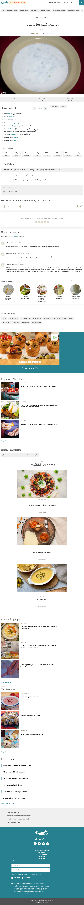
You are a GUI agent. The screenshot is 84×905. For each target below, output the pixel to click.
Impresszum (42, 856)
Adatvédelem (42, 852)
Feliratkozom (44, 870)
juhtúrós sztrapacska (10, 11)
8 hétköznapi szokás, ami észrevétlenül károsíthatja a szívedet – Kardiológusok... (38, 646)
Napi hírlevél (17, 877)
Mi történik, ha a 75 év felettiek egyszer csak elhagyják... (39, 424)
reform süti (24, 731)
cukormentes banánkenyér (63, 318)
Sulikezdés (23, 383)
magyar (63, 106)
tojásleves (25, 323)
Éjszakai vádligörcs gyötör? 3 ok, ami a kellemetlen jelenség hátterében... (37, 665)
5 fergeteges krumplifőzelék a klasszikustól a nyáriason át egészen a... (39, 627)
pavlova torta (13, 318)
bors (5, 120)
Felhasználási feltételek (42, 850)
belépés (16, 236)
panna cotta (37, 318)
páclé (4, 455)
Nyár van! (23, 402)
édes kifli (23, 712)
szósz (37, 17)
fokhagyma (14, 134)
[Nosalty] (4, 2)
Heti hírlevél (27, 877)
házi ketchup (25, 318)
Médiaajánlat (42, 858)
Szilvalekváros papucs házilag (31, 715)
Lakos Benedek (42, 559)
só (15, 140)
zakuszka (34, 11)
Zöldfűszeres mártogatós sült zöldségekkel (42, 505)
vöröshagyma (13, 126)
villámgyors (55, 106)
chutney (18, 455)
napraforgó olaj (13, 123)
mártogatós (34, 455)
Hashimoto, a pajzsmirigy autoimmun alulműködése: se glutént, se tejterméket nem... (39, 405)
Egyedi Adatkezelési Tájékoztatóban (33, 891)
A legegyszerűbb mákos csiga (14, 772)
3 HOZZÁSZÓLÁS (50, 33)
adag (40, 108)
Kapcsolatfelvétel (42, 854)
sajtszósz (11, 455)
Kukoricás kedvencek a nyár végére (18, 819)
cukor (16, 137)
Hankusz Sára (42, 606)
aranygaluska (45, 11)
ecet (8, 114)
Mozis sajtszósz (42, 599)
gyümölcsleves (25, 693)
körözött (16, 323)
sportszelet (24, 11)
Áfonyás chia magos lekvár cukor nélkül (17, 765)
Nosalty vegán (42, 512)
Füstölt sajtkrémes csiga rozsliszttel (16, 792)
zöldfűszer (11, 129)
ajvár (4, 318)
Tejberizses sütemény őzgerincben (32, 734)
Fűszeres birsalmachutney (42, 552)
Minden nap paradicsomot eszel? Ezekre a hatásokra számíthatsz (38, 387)
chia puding (6, 323)
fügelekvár (47, 318)
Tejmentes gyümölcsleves (29, 697)
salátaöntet (44, 17)
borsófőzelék (36, 323)
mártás (26, 455)
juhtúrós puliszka (59, 11)
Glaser (42, 30)
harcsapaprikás (73, 11)
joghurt (11, 117)
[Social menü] (65, 2)
